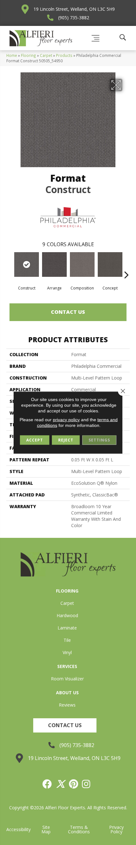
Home (11, 55)
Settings (99, 440)
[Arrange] (54, 264)
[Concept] (110, 264)
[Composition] (82, 264)
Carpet (46, 55)
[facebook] (47, 784)
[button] (64, 725)
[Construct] (26, 264)
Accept (34, 440)
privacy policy (66, 419)
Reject (65, 440)
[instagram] (86, 784)
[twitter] (61, 784)
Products (64, 55)
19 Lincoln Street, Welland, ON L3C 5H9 (74, 9)
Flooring (28, 55)
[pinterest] (74, 784)
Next (126, 265)
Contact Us (68, 311)
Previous (9, 265)
